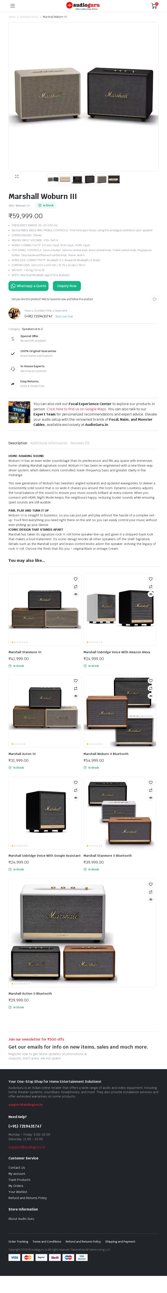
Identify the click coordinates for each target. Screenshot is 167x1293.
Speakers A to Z (29, 17)
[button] (16, 176)
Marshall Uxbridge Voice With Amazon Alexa (117, 652)
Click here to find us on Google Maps (76, 409)
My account (16, 1174)
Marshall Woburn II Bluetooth (106, 754)
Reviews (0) (80, 443)
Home (11, 17)
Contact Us (16, 1168)
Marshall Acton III (22, 754)
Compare (76, 586)
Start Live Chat (64, 316)
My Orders (15, 1186)
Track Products (19, 1180)
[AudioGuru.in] (83, 6)
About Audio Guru (21, 1219)
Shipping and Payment (120, 1241)
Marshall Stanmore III (24, 652)
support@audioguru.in (25, 1105)
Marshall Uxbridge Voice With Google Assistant (44, 856)
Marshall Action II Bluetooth (30, 994)
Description (17, 443)
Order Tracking (18, 1241)
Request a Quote (28, 286)
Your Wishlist (17, 1192)
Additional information (48, 443)
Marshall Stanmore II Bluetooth (108, 856)
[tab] (17, 443)
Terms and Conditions (47, 1241)
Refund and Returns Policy (27, 1198)
